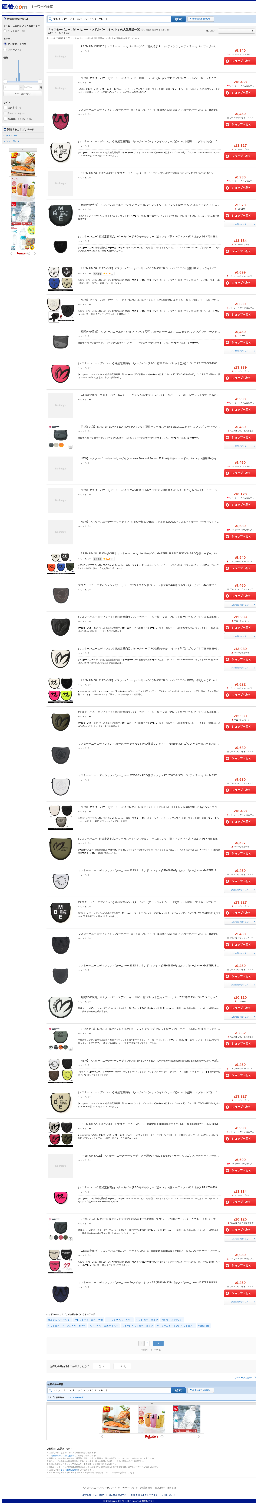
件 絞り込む (23, 93)
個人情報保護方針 (117, 1495)
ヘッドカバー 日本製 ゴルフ (104, 1326)
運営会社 (86, 1495)
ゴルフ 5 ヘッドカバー (59, 1320)
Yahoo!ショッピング (20, 119)
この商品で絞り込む (240, 224)
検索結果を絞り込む (201, 19)
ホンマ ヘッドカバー (172, 1320)
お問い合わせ (169, 1495)
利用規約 (99, 1495)
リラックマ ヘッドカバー (119, 1320)
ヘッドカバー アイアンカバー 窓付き (67, 1326)
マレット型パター (13, 141)
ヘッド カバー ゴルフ (147, 1320)
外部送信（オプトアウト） (144, 1495)
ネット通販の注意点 (69, 1470)
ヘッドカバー (16, 31)
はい (101, 1366)
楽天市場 (14, 107)
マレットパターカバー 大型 (89, 1320)
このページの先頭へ (243, 1377)
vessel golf (203, 1326)
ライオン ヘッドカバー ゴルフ (137, 1326)
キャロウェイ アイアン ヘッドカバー (176, 1326)
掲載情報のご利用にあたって (63, 1455)
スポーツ (14, 49)
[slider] (5, 81)
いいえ (122, 1366)
